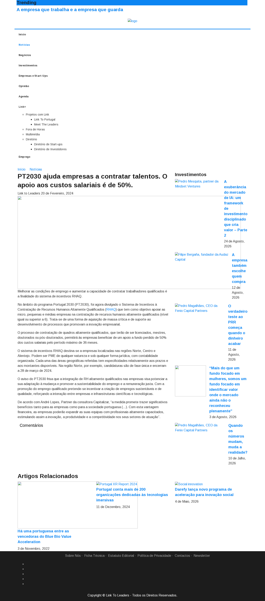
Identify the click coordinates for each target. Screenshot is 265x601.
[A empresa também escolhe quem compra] (202, 257)
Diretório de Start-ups (48, 144)
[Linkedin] (27, 569)
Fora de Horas (35, 129)
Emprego (24, 156)
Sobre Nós (73, 555)
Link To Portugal (44, 119)
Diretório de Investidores (50, 149)
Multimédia (33, 134)
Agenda (24, 96)
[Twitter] (27, 574)
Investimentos (28, 65)
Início (22, 34)
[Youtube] (27, 583)
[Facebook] (27, 564)
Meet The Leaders (46, 124)
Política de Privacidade (154, 555)
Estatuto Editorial (121, 555)
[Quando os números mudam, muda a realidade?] (200, 428)
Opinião (24, 86)
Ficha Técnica (94, 555)
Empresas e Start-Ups (33, 75)
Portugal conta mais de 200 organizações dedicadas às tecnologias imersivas (132, 494)
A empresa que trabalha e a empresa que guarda (70, 9)
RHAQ (111, 309)
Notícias (24, 44)
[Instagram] (27, 579)
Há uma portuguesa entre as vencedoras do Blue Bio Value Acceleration (44, 536)
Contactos (182, 555)
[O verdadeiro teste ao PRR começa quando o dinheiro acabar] (200, 308)
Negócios (25, 55)
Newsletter (202, 555)
